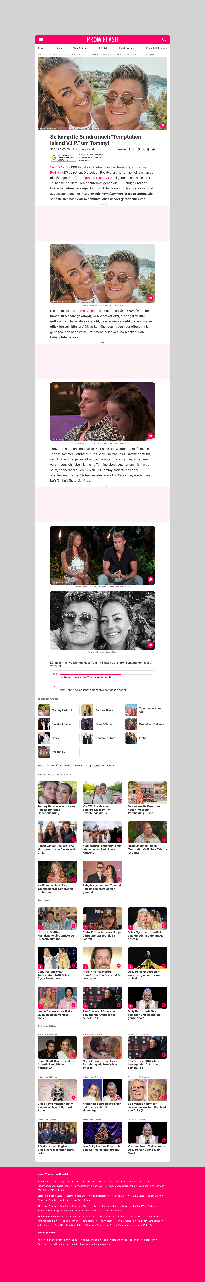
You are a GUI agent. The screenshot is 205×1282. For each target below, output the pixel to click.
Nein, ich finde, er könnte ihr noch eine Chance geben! (93, 690)
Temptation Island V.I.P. (95, 178)
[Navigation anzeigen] (41, 39)
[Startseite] (102, 39)
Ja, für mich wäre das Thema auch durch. (85, 677)
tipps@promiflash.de (101, 765)
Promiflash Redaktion (86, 149)
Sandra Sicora (60, 167)
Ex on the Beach (83, 310)
